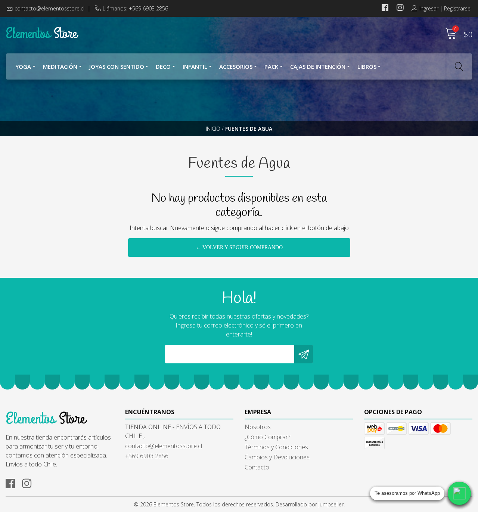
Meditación (60, 66)
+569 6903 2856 (146, 456)
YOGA (23, 66)
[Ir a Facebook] (385, 8)
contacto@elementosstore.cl (49, 8)
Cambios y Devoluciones (277, 457)
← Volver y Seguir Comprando (239, 247)
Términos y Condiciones (276, 447)
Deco (163, 66)
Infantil (195, 66)
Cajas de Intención (317, 66)
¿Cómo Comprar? (267, 437)
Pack (271, 66)
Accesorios (235, 66)
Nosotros (258, 427)
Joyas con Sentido (116, 66)
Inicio (213, 128)
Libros (366, 66)
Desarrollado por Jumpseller (310, 504)
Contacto (257, 467)
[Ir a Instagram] (400, 8)
